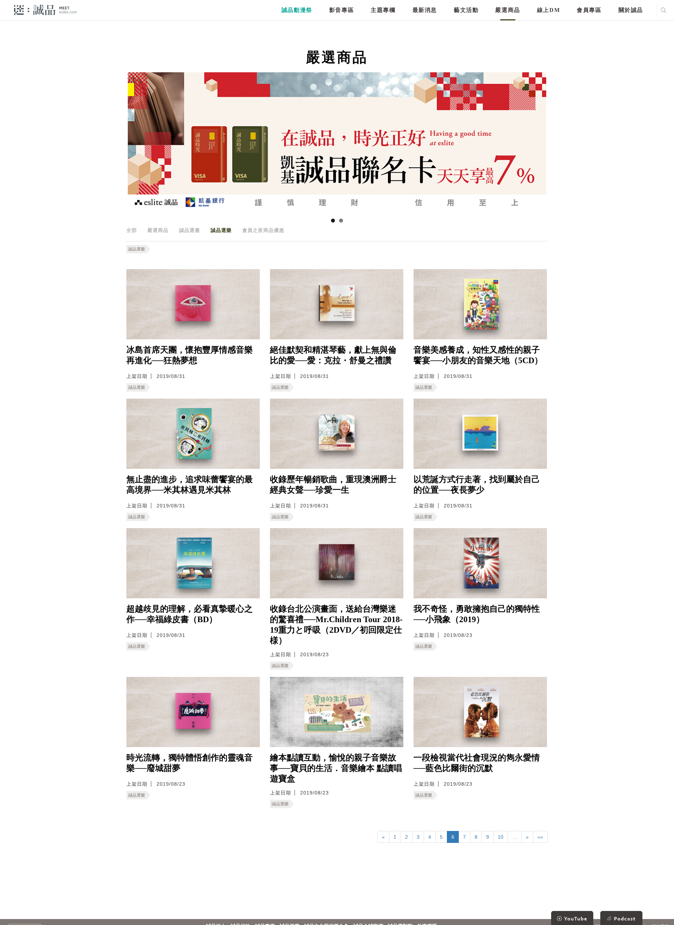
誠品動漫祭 (297, 10)
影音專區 (341, 10)
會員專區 (589, 10)
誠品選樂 (221, 230)
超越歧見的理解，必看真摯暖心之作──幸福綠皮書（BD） (189, 614)
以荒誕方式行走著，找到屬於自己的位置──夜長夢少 (477, 484)
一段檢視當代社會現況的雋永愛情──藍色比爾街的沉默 (477, 763)
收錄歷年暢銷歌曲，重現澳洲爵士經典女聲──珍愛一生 (333, 484)
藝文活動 (466, 10)
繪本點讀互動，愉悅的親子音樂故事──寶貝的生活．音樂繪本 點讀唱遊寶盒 (336, 768)
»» (540, 837)
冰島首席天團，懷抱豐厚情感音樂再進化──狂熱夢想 (189, 355)
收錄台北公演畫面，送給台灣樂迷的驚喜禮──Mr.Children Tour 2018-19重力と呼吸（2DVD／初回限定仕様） (336, 624)
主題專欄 (383, 10)
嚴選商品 (507, 10)
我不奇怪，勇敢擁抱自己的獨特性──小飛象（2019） (477, 614)
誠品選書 (189, 230)
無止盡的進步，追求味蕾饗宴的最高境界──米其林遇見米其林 (189, 484)
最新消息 (424, 10)
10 (500, 837)
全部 (131, 230)
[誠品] (45, 9)
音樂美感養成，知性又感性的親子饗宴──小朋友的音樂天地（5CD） (478, 355)
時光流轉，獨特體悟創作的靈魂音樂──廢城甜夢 (189, 763)
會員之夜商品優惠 (263, 230)
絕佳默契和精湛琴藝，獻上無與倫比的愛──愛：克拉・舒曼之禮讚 (333, 355)
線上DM (548, 10)
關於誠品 (631, 10)
